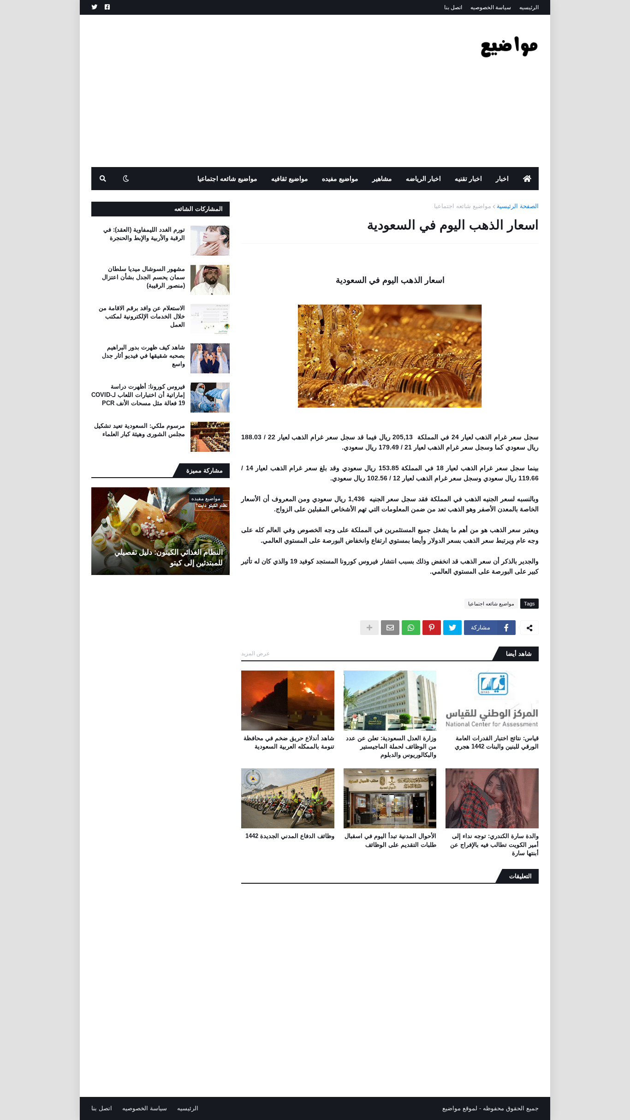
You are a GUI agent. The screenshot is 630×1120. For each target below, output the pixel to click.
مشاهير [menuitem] (382, 178)
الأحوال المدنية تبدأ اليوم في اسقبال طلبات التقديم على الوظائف (390, 840)
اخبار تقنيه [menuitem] (468, 178)
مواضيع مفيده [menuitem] (340, 178)
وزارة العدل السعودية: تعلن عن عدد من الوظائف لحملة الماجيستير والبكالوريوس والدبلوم (391, 746)
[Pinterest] (431, 627)
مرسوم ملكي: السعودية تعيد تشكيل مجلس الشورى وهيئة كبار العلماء (139, 429)
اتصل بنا (453, 7)
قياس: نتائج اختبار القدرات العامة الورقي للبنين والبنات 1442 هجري (497, 742)
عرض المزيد (255, 653)
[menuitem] (527, 178)
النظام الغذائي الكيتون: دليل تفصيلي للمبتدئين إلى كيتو (168, 557)
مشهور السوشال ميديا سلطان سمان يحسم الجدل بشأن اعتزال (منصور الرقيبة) (143, 277)
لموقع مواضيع (459, 1108)
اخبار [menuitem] (502, 178)
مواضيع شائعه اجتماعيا (462, 206)
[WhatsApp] (411, 627)
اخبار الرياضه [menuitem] (423, 178)
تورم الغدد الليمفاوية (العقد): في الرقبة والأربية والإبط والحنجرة (144, 233)
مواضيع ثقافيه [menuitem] (289, 178)
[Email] (390, 627)
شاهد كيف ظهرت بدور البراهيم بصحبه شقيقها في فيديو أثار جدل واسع (143, 355)
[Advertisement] (259, 91)
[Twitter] (452, 627)
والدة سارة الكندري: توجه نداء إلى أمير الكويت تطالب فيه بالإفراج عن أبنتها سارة (494, 844)
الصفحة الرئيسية (518, 206)
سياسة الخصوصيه (490, 7)
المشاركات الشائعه (198, 208)
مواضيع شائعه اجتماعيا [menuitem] (227, 178)
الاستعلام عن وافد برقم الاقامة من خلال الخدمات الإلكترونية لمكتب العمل (142, 316)
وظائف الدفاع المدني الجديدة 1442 (289, 836)
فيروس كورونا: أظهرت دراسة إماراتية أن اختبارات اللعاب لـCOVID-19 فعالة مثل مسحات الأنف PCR (138, 395)
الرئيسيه (529, 7)
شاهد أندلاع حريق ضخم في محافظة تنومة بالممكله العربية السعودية (289, 742)
